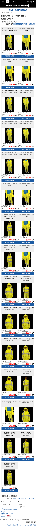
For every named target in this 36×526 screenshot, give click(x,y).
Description (23, 24)
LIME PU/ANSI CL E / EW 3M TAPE (26, 29)
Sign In (21, 504)
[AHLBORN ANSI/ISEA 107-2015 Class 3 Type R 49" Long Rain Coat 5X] (9, 228)
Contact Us (6, 504)
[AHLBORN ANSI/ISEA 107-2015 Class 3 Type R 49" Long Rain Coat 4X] (26, 290)
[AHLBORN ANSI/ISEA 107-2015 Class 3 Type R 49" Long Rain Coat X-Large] (9, 446)
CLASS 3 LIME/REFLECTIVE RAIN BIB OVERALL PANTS (9, 29)
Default (32, 24)
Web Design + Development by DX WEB (21, 525)
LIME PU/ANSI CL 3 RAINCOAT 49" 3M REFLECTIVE (9, 216)
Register (21, 506)
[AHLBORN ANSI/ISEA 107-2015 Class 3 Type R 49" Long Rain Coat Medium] (9, 259)
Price (15, 24)
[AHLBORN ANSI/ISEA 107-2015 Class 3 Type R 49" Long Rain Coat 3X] (9, 477)
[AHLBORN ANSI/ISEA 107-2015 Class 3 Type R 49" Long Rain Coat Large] (26, 384)
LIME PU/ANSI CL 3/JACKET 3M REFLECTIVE (9, 277)
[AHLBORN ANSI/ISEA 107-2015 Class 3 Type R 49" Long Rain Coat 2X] (26, 446)
